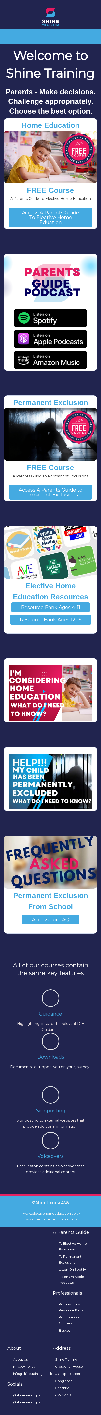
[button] (50, 35)
